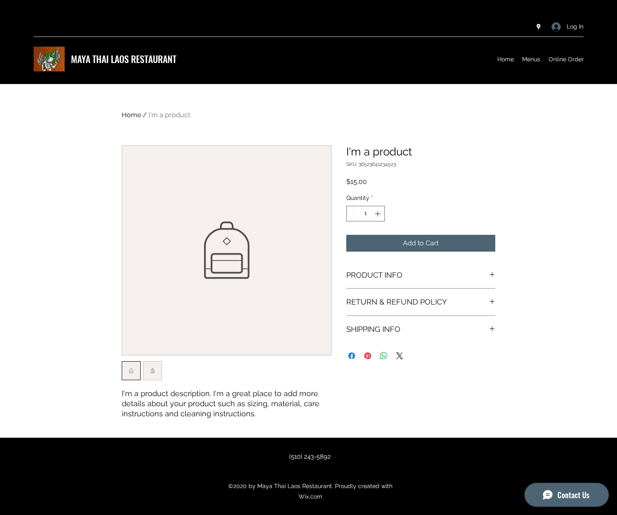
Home (131, 115)
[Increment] (378, 213)
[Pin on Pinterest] (368, 356)
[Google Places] (538, 27)
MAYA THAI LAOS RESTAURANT (123, 59)
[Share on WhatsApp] (384, 356)
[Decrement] (353, 213)
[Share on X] (400, 356)
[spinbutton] (365, 213)
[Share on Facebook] (352, 356)
